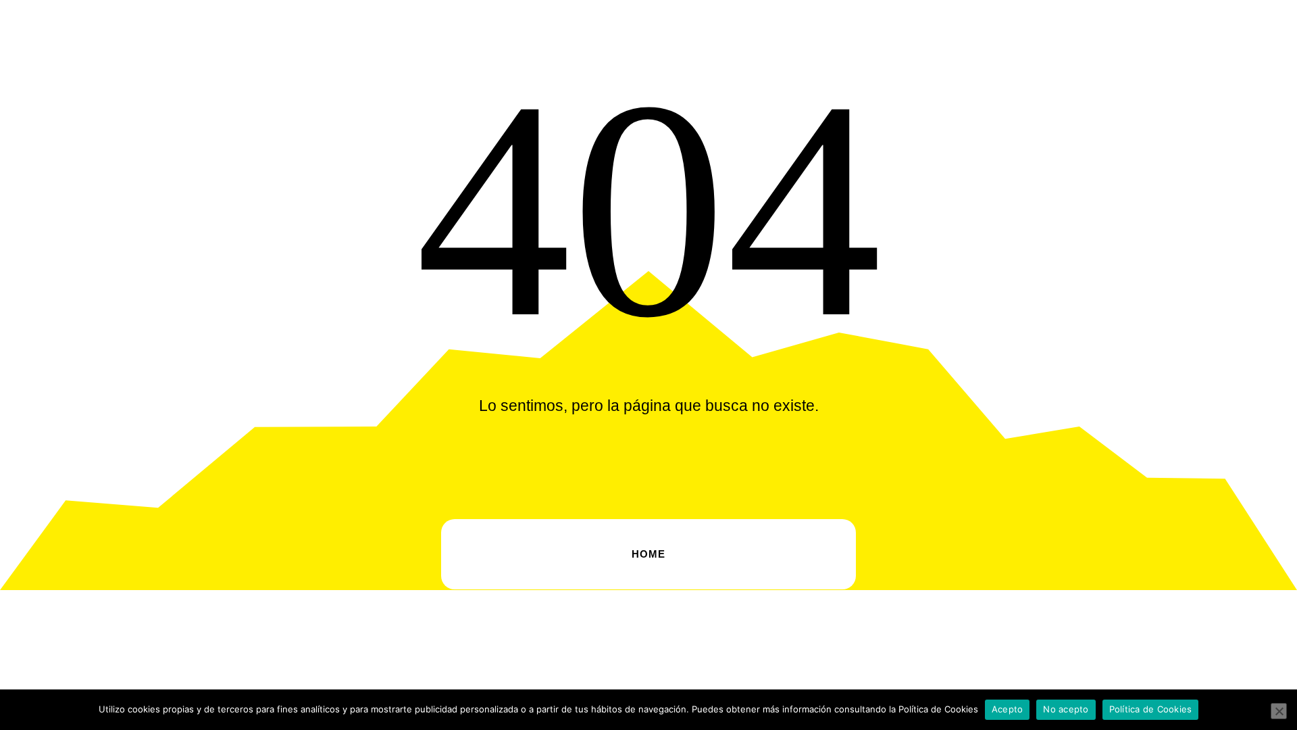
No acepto (1065, 709)
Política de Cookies (1150, 709)
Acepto (1007, 709)
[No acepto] (1279, 711)
